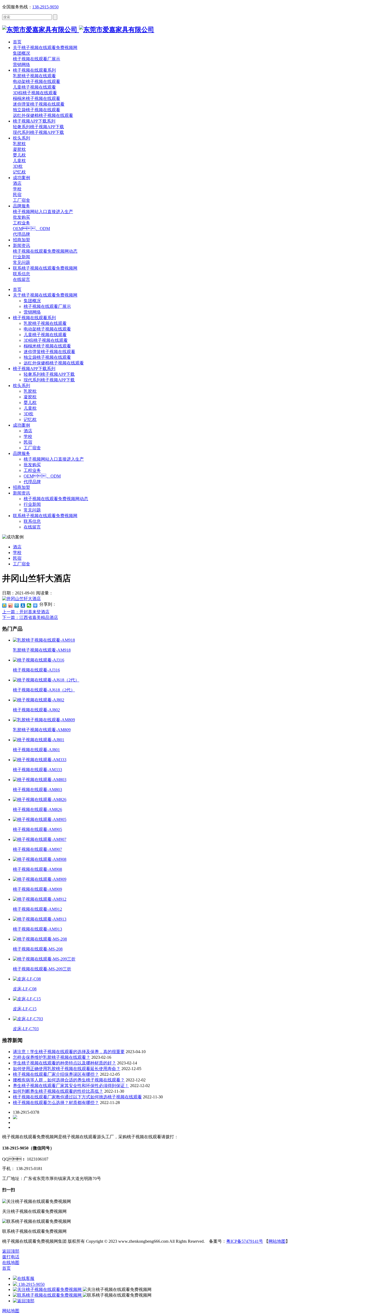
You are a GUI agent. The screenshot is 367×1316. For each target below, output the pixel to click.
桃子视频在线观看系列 (34, 317)
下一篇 (30, 617)
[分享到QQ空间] (4, 605)
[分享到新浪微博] (10, 605)
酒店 (28, 431)
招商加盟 (21, 487)
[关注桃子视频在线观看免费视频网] (48, 1289)
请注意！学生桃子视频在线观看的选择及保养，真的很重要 (69, 1051)
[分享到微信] (29, 605)
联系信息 (32, 521)
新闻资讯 (21, 493)
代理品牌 (32, 481)
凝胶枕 (30, 397)
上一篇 (25, 612)
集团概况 (32, 300)
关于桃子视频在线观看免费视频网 (45, 295)
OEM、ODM (42, 476)
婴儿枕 (30, 402)
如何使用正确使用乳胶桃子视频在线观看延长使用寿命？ (66, 1068)
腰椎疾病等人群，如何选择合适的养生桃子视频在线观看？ (69, 1080)
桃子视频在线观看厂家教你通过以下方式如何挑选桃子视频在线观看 (77, 1097)
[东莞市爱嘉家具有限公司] (78, 29)
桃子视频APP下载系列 (34, 368)
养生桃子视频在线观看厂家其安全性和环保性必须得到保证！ (71, 1085)
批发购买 (32, 464)
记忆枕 (30, 419)
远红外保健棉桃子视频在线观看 (54, 363)
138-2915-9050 (45, 7)
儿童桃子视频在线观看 (45, 334)
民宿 (28, 442)
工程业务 (32, 470)
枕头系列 (21, 385)
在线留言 (32, 527)
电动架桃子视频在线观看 (47, 329)
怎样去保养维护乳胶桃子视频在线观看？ (51, 1057)
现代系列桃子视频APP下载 (49, 380)
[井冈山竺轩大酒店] (21, 598)
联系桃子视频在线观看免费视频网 (45, 515)
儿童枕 (30, 408)
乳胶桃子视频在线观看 (45, 323)
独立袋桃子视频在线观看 (47, 357)
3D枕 (28, 414)
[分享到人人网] (23, 605)
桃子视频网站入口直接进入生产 (54, 459)
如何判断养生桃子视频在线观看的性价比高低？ (58, 1091)
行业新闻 (32, 504)
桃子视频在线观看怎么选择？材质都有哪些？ (56, 1102)
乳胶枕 (30, 391)
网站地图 (277, 1241)
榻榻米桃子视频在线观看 (47, 346)
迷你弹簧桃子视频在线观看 (49, 351)
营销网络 (32, 312)
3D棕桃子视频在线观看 (46, 340)
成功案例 (21, 425)
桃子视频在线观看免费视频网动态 (56, 498)
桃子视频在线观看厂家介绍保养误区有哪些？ (56, 1074)
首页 (17, 289)
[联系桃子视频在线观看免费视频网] (48, 1295)
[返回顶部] (23, 1300)
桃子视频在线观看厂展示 (47, 306)
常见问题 (32, 510)
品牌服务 (21, 453)
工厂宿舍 (32, 447)
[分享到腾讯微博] (17, 605)
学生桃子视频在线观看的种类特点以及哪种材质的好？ (64, 1063)
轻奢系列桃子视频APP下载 (49, 374)
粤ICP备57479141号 (244, 1241)
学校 (28, 436)
